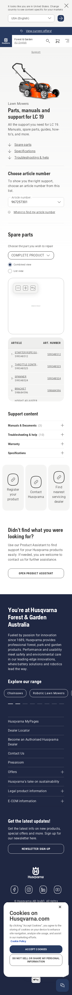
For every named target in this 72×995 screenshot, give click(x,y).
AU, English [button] (20, 42)
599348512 (54, 354)
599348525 (54, 366)
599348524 (54, 378)
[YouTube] (58, 890)
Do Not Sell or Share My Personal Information (36, 960)
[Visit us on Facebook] (14, 890)
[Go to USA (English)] (61, 18)
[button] (18, 288)
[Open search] (48, 41)
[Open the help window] (62, 985)
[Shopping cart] (57, 41)
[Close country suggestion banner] (66, 5)
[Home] (6, 41)
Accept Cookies (36, 949)
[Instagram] (29, 890)
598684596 (54, 390)
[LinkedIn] (43, 890)
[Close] (60, 907)
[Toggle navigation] (67, 41)
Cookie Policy (18, 941)
